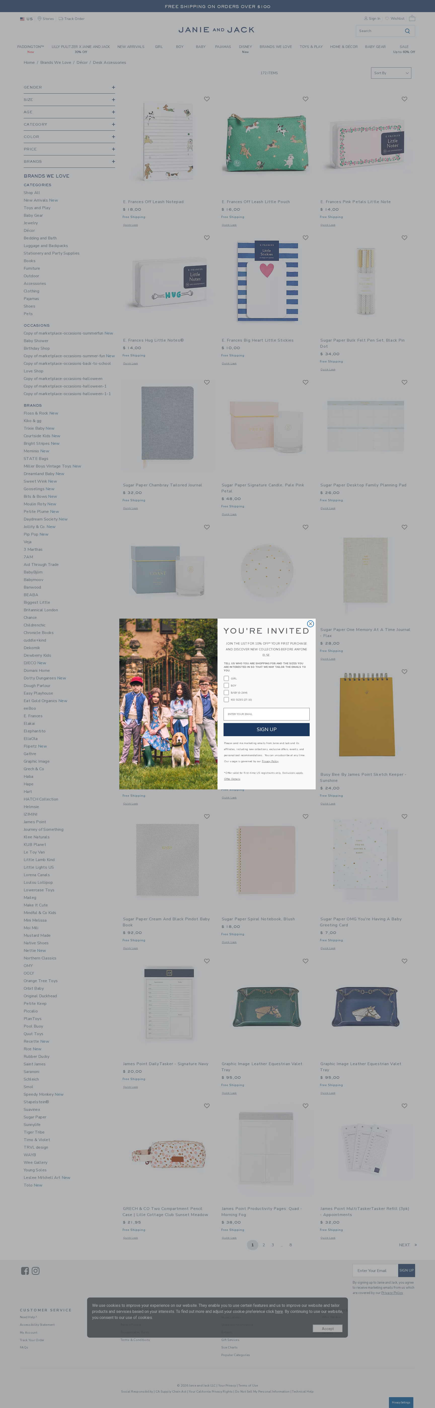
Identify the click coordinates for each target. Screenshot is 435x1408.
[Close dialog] (310, 624)
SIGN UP (267, 729)
